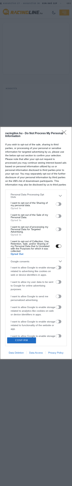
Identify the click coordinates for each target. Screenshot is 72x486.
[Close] (65, 133)
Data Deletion (16, 352)
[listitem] (36, 195)
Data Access (36, 352)
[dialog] (36, 243)
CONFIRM (21, 340)
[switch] (58, 204)
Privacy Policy (55, 352)
